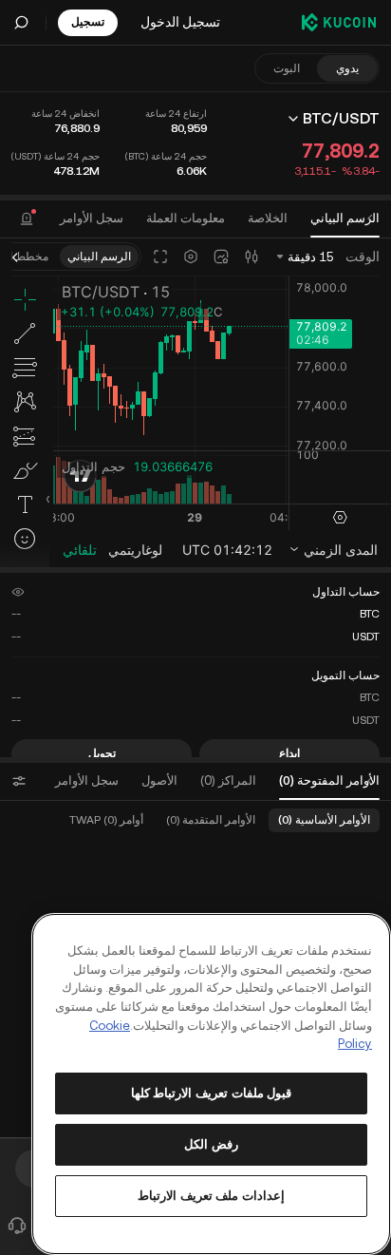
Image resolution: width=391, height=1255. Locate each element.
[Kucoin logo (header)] (339, 21)
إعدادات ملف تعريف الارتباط (211, 1195)
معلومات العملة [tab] (185, 218)
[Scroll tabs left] (370, 219)
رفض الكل (211, 1144)
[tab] (91, 219)
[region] (211, 1084)
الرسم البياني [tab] (345, 218)
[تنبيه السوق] (26, 218)
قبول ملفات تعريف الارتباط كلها (211, 1093)
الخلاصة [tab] (268, 218)
